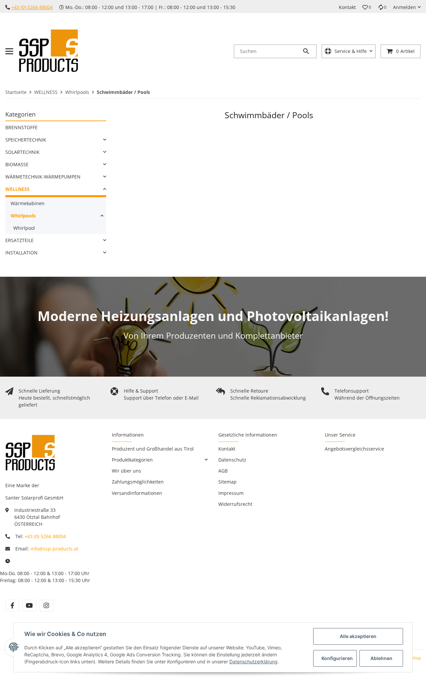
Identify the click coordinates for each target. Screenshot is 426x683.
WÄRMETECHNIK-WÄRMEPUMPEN (43, 176)
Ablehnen (381, 658)
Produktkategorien (132, 460)
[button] (366, 7)
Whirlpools (23, 215)
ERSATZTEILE (19, 240)
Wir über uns (126, 471)
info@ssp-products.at (54, 548)
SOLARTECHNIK (22, 152)
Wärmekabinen (28, 203)
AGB (223, 471)
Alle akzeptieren (358, 636)
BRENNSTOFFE (21, 127)
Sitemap (227, 482)
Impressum (231, 493)
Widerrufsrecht (235, 504)
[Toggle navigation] (9, 51)
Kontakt (347, 7)
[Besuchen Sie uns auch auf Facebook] (12, 605)
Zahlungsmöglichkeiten (138, 482)
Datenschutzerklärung (253, 661)
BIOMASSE (17, 164)
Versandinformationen (137, 493)
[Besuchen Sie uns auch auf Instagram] (46, 605)
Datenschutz (232, 460)
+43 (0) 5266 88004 (32, 7)
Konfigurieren (337, 658)
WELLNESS (17, 189)
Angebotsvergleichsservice (354, 449)
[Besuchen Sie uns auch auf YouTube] (29, 605)
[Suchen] (309, 51)
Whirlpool (24, 228)
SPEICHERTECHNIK (25, 140)
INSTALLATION (21, 252)
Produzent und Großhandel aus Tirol (153, 449)
